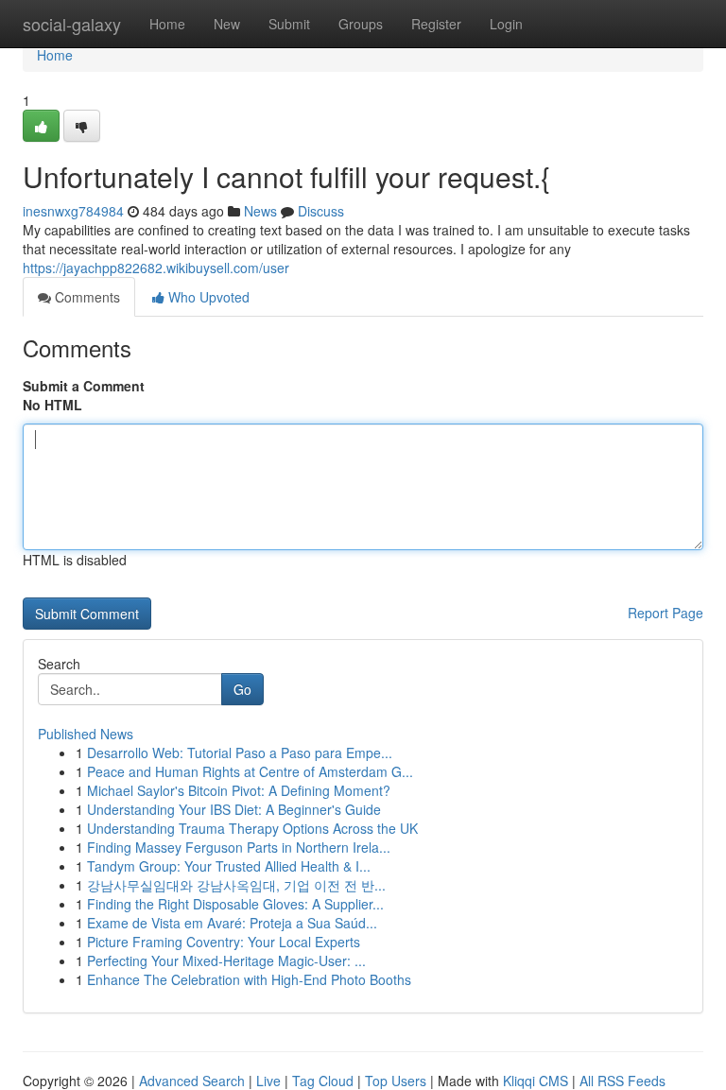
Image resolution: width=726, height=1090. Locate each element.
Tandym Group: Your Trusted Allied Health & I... (229, 865)
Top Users (395, 1080)
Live (268, 1080)
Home (167, 23)
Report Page (665, 612)
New (227, 23)
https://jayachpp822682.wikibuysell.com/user (156, 267)
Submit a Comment (84, 385)
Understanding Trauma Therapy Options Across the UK (252, 828)
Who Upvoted (207, 296)
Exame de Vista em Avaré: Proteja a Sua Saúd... (232, 922)
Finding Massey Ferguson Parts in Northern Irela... (238, 847)
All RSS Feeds (622, 1080)
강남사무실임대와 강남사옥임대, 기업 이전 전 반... (236, 884)
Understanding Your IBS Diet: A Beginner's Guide (234, 809)
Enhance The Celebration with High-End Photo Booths (249, 979)
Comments (85, 296)
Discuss (321, 210)
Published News (85, 733)
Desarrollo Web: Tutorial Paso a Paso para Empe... (239, 752)
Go (242, 689)
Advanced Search (192, 1080)
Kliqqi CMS (535, 1080)
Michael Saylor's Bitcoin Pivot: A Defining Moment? (238, 790)
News (260, 210)
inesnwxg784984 (73, 210)
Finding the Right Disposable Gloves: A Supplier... (235, 903)
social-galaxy (72, 23)
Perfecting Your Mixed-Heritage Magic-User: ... (226, 960)
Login (506, 23)
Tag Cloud (323, 1080)
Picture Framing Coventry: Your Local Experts (223, 941)
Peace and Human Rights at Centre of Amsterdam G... (250, 771)
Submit (289, 23)
